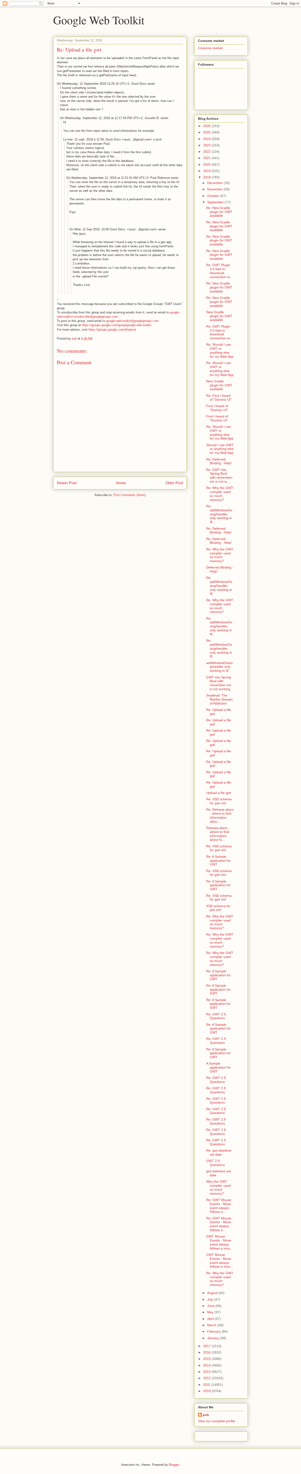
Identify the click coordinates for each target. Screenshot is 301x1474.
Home (121, 483)
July (210, 1299)
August (212, 1293)
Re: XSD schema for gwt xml (219, 801)
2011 (207, 1384)
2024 (207, 139)
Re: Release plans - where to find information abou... (220, 815)
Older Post (174, 483)
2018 (207, 177)
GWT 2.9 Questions (215, 1163)
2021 (207, 158)
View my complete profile (216, 1421)
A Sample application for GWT (218, 1067)
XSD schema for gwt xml (218, 908)
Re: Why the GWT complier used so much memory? (219, 493)
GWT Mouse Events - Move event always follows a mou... (219, 1242)
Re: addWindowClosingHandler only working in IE (219, 514)
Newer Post (66, 483)
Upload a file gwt (218, 793)
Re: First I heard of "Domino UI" (219, 397)
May (210, 1312)
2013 (207, 1372)
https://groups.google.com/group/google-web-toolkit (116, 325)
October (213, 196)
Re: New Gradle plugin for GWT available (219, 212)
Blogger (174, 1464)
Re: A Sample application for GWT (218, 860)
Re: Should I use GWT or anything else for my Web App (220, 350)
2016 (207, 1352)
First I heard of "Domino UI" (217, 408)
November (215, 189)
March (212, 1325)
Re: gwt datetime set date (218, 1152)
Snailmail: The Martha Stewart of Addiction (219, 699)
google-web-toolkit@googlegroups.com (132, 321)
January (213, 1338)
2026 (207, 126)
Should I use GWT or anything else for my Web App (220, 449)
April (211, 1319)
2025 (207, 132)
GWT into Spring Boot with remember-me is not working (218, 683)
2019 (207, 171)
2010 (207, 1391)
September (216, 202)
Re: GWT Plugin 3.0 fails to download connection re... (219, 271)
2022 (207, 151)
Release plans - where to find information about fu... (218, 833)
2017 (207, 1346)
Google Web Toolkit (98, 19)
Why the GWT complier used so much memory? (218, 1187)
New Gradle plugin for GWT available (219, 316)
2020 (207, 164)
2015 (207, 1359)
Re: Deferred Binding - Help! (219, 461)
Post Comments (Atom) (129, 495)
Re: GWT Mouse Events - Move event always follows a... (218, 1206)
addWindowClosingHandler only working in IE (219, 667)
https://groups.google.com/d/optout (112, 329)
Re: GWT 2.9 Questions (216, 1016)
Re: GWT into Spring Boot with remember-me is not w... (219, 475)
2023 (207, 145)
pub (206, 1415)
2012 (207, 1378)
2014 (207, 1365)
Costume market (210, 48)
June (211, 1306)
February (214, 1331)
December (215, 183)
